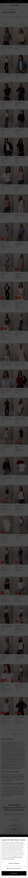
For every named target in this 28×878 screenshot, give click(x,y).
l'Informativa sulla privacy (8, 859)
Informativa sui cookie (16, 857)
